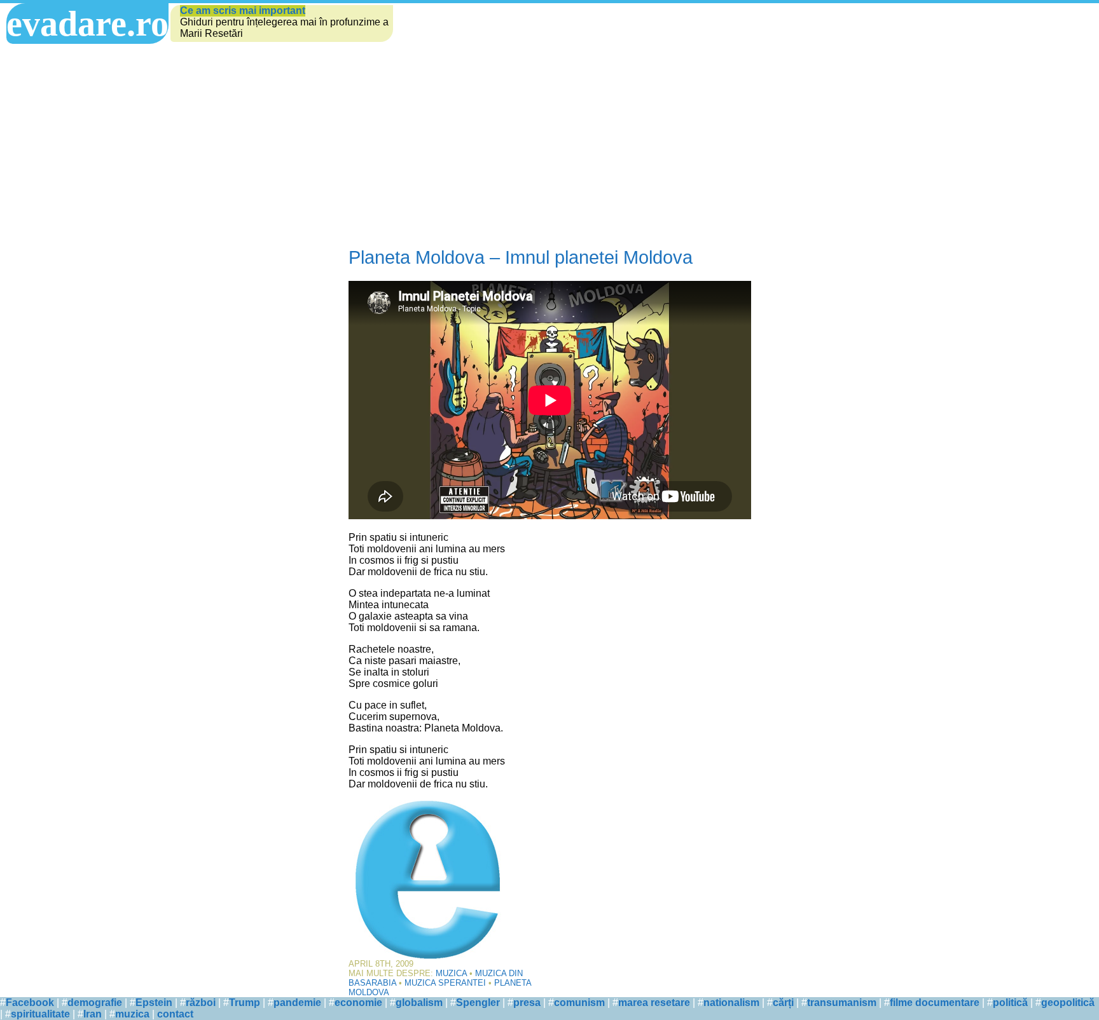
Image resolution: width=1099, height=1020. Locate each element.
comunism (579, 1002)
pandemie (297, 1002)
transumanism (841, 1002)
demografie (94, 1002)
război (201, 1002)
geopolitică (1068, 1002)
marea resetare (654, 1002)
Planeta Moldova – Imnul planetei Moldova (521, 257)
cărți (783, 1002)
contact (175, 1014)
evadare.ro (87, 23)
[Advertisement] (550, 146)
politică (1010, 1002)
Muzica (451, 973)
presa (527, 1002)
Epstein (153, 1002)
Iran (92, 1014)
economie (358, 1002)
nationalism (731, 1002)
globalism (419, 1002)
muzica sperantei (445, 983)
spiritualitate (40, 1014)
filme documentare (934, 1002)
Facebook (30, 1002)
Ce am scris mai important (242, 10)
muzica (132, 1014)
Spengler (478, 1002)
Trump (244, 1002)
